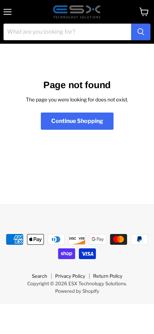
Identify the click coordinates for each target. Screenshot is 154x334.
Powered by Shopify (77, 291)
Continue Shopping (77, 121)
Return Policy (107, 276)
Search (39, 276)
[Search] (140, 32)
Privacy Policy (70, 276)
